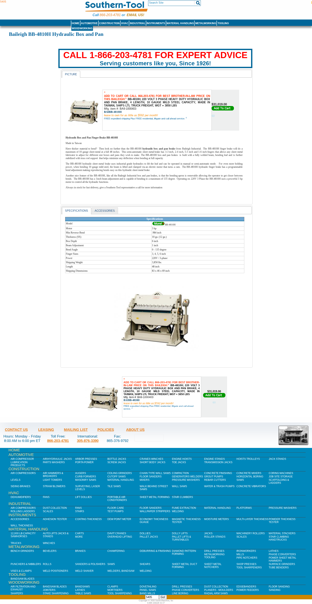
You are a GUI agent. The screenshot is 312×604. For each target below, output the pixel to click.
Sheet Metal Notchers (213, 566)
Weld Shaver (84, 570)
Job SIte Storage (281, 476)
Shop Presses (246, 564)
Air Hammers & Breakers (53, 475)
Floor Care (115, 507)
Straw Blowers (54, 486)
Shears (145, 564)
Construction (109, 23)
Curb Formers (85, 476)
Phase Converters (282, 554)
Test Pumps (115, 511)
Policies (105, 430)
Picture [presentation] (71, 74)
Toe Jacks (179, 462)
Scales (48, 511)
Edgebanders (246, 586)
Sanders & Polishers (90, 564)
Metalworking (205, 23)
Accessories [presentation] (105, 210)
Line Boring (180, 593)
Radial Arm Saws (216, 593)
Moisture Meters (216, 519)
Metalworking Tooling (214, 556)
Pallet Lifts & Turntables (181, 538)
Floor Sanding (279, 586)
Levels (15, 479)
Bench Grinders (22, 550)
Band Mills (147, 593)
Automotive (89, 23)
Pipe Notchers (246, 557)
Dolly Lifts (180, 533)
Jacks (208, 533)
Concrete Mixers (248, 473)
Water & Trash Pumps (219, 486)
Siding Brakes (20, 486)
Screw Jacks (116, 462)
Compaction (180, 473)
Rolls (47, 564)
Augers (80, 473)
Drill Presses (214, 550)
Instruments (156, 23)
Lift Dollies (83, 497)
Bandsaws (82, 586)
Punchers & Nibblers (26, 564)
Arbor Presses (86, 458)
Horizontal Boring (249, 476)
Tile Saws (114, 486)
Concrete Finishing (218, 473)
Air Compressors (23, 473)
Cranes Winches (151, 458)
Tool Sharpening (119, 593)
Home (75, 23)
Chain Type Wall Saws (155, 473)
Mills (240, 554)
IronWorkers (246, 550)
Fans (46, 497)
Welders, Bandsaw (120, 570)
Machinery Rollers (250, 533)
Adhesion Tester (55, 519)
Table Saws (83, 593)
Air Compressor (22, 458)
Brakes (80, 550)
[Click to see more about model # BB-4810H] (158, 224)
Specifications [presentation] (76, 210)
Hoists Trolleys (248, 458)
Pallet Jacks (149, 536)
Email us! (135, 15)
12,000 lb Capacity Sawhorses (23, 535)
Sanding (274, 590)
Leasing (46, 430)
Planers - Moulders (218, 590)
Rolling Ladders (23, 511)
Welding (178, 511)
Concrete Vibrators (251, 486)
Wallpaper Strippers (155, 511)
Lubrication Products (19, 464)
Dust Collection (55, 507)
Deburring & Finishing (155, 550)
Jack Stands (277, 458)
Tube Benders (279, 567)
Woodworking (82, 28)
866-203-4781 (110, 15)
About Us (135, 430)
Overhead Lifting (119, 536)
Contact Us (16, 430)
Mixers (144, 479)
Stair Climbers (182, 497)
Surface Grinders (282, 564)
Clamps (112, 586)
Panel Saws (148, 590)
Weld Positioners (55, 570)
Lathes (273, 550)
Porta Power (84, 462)
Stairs (79, 511)
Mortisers (114, 590)
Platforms (244, 507)
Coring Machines (281, 473)
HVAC (124, 23)
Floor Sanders (151, 476)
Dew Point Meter (119, 519)
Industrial (137, 23)
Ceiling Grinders (119, 473)
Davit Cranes (116, 533)
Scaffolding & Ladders (279, 481)
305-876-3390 (87, 441)
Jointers (49, 590)
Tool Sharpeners (249, 567)
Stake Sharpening (56, 593)
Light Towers (52, 479)
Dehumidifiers (21, 497)
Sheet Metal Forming (155, 497)
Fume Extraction (184, 507)
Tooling (223, 23)
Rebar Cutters (215, 479)
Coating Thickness (88, 519)
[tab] (71, 74)
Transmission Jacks (218, 462)
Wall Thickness (22, 525)
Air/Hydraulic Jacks (57, 458)
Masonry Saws (85, 479)
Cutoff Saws (116, 476)
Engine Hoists (182, 458)
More (79, 536)
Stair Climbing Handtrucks (279, 538)
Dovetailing (148, 586)
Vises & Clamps (21, 570)
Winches (49, 543)
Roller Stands (214, 536)
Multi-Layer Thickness (252, 519)
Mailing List (76, 430)
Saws (240, 479)
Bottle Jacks (116, 458)
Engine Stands (214, 458)
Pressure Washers (186, 479)
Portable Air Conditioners (117, 499)
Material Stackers (282, 533)
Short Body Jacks (152, 462)
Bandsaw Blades (22, 578)
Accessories (20, 519)
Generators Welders (187, 476)
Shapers (17, 593)
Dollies (145, 533)
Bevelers (49, 550)
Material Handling (180, 23)
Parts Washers (54, 462)
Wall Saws (179, 486)
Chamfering (116, 550)
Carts (79, 533)
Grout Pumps (213, 476)
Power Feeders (247, 590)
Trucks (16, 543)
